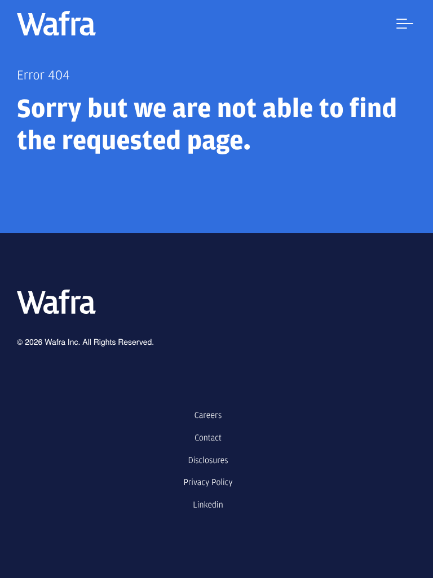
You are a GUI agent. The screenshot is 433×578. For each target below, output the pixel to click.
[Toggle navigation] (402, 26)
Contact (208, 438)
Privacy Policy (207, 482)
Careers (208, 415)
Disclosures (208, 460)
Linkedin (208, 505)
